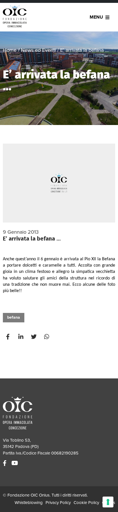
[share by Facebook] (8, 337)
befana (13, 317)
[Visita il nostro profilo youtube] (15, 463)
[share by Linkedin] (21, 337)
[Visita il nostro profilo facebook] (5, 463)
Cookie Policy (86, 502)
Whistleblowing (29, 502)
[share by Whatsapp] (47, 337)
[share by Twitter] (34, 337)
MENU (96, 17)
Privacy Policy (58, 502)
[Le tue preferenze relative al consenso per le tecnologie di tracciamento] (108, 502)
